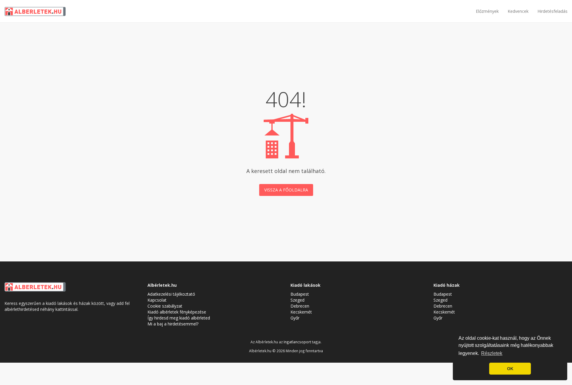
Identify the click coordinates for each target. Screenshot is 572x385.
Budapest (299, 294)
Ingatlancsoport (297, 341)
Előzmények (487, 11)
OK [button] (510, 368)
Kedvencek (518, 11)
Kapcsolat (157, 300)
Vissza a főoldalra (286, 190)
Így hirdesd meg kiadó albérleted (178, 318)
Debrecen (299, 306)
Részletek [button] (491, 353)
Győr (294, 318)
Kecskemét (301, 312)
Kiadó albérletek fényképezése (176, 312)
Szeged (297, 300)
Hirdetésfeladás (552, 11)
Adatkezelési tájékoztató (171, 294)
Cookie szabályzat (164, 306)
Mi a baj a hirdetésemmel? (172, 324)
